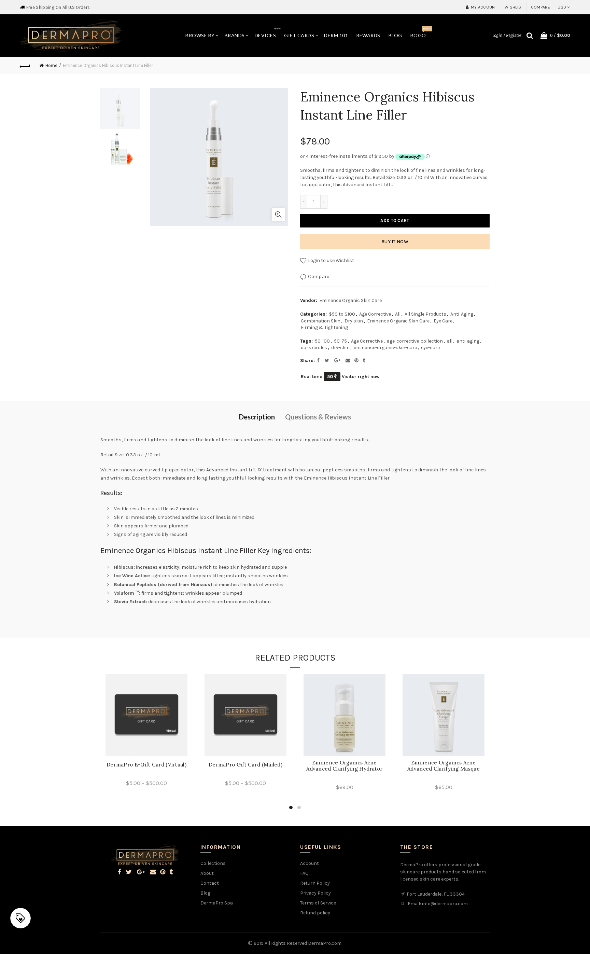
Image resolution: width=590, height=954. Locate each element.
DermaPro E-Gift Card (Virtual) (146, 765)
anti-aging (467, 341)
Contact (209, 883)
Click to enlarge (278, 214)
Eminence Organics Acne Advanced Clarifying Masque (443, 766)
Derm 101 (336, 35)
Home (51, 65)
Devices (268, 32)
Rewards (368, 35)
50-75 (340, 341)
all (449, 341)
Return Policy (315, 883)
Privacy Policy (315, 893)
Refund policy (315, 913)
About (207, 873)
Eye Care (443, 321)
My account (484, 7)
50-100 (322, 341)
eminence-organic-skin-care (385, 347)
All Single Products (425, 314)
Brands (235, 35)
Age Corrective (375, 314)
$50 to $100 (342, 314)
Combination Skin (320, 321)
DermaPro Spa (216, 903)
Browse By (200, 35)
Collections (213, 863)
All (398, 314)
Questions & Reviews (318, 417)
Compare (540, 7)
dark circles (314, 347)
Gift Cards (299, 35)
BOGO (420, 32)
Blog (395, 35)
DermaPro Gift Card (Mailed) (245, 765)
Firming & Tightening (324, 327)
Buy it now (394, 242)
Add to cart (394, 220)
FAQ (304, 873)
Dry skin (354, 321)
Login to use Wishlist (330, 260)
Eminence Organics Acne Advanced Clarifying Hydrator (344, 766)
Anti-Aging (461, 314)
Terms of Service (318, 903)
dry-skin (340, 347)
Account (309, 863)
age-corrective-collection (415, 341)
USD (562, 7)
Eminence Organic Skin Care (350, 300)
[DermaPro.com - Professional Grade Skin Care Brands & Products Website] (71, 35)
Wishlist (514, 7)
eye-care (430, 347)
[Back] (24, 65)
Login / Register (506, 35)
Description (257, 417)
